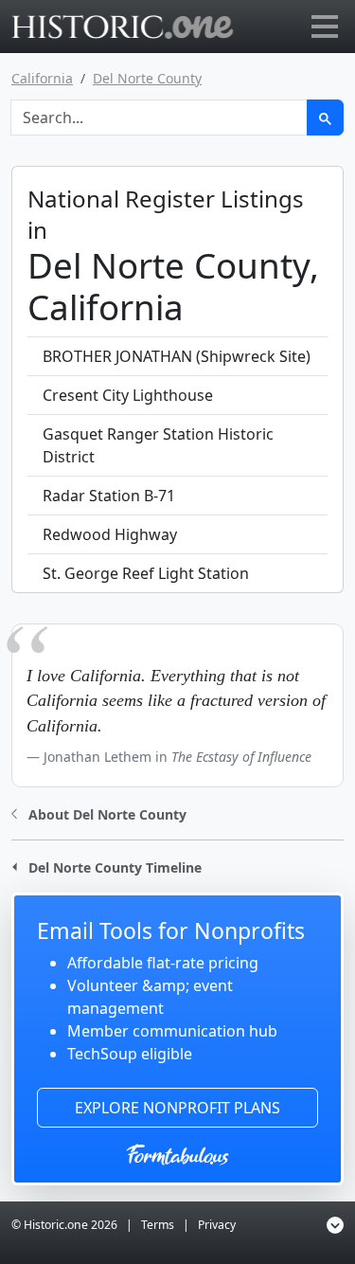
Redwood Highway (110, 534)
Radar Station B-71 (109, 495)
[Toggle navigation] (325, 26)
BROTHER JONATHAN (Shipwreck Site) (177, 356)
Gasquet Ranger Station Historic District (158, 445)
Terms (157, 1225)
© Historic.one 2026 (64, 1225)
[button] (98, 813)
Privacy (217, 1225)
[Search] (325, 117)
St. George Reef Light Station (146, 573)
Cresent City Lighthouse (128, 395)
